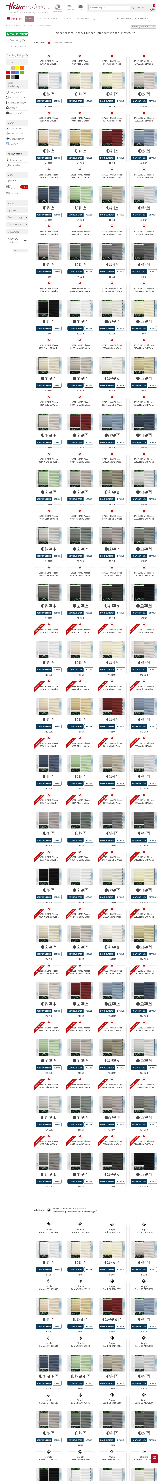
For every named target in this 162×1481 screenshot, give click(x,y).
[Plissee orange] (22, 68)
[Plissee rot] (8, 72)
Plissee (29, 18)
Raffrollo (67, 18)
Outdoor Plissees (18, 46)
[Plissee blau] (17, 72)
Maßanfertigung (19, 34)
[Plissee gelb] (17, 68)
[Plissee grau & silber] (13, 77)
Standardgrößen (18, 40)
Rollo (38, 18)
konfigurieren (44, 101)
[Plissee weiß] (8, 68)
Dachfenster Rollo (52, 18)
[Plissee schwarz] (17, 77)
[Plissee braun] (8, 77)
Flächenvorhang (82, 18)
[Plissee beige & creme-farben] (13, 68)
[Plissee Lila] (13, 72)
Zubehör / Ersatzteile (13, 240)
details (57, 101)
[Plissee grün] (22, 72)
